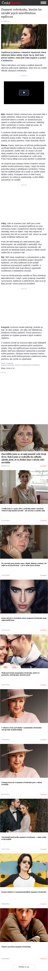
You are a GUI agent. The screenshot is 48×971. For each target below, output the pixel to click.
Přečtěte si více (24, 967)
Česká (11, 3)
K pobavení (43, 466)
